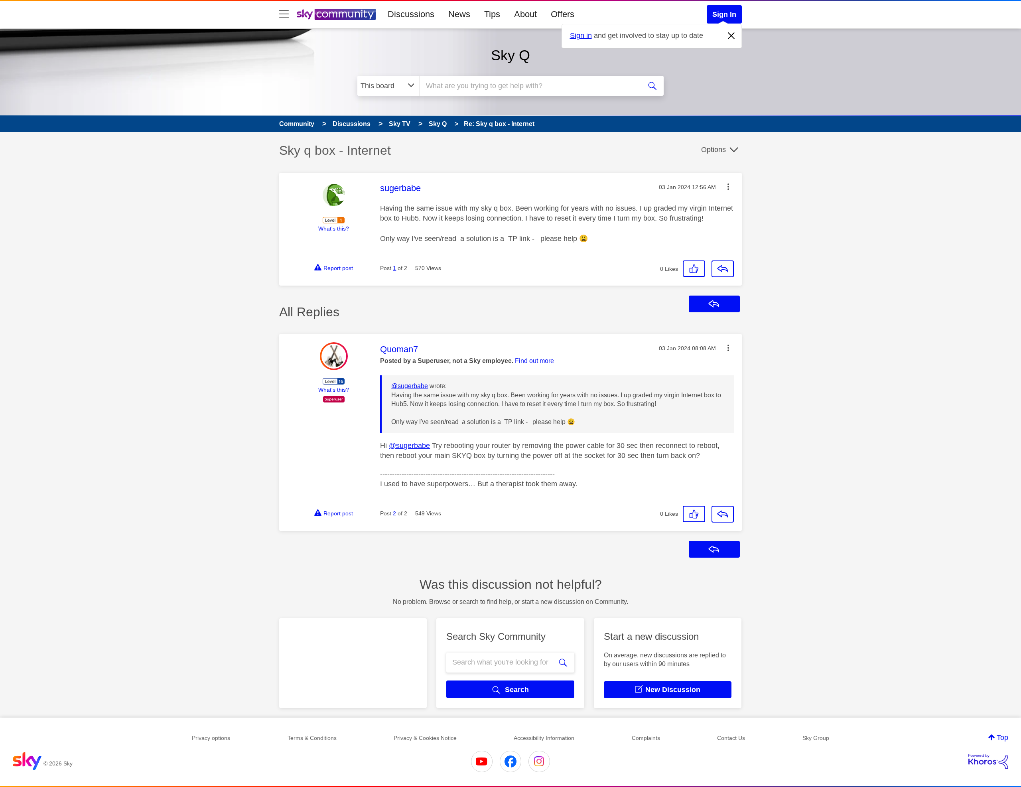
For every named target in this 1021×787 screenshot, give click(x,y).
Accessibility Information (544, 738)
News (459, 14)
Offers (562, 14)
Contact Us (731, 738)
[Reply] (723, 268)
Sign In (724, 14)
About (525, 14)
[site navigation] (284, 14)
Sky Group (815, 738)
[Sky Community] (336, 14)
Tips (492, 14)
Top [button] (1002, 738)
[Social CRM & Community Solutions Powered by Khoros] (988, 761)
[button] (728, 186)
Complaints (646, 738)
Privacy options (211, 738)
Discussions (411, 14)
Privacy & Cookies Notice (425, 738)
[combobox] (529, 86)
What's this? (333, 228)
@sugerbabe (409, 386)
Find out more (534, 360)
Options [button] (713, 150)
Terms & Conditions (312, 738)
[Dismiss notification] (731, 36)
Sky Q (510, 55)
